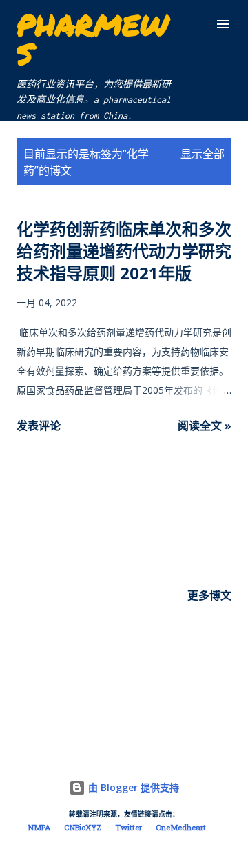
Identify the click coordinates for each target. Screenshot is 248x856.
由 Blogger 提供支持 (132, 787)
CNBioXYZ (82, 828)
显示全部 (202, 153)
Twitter (128, 828)
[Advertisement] (124, 496)
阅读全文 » (204, 425)
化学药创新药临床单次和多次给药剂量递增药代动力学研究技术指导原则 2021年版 (124, 250)
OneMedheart (181, 828)
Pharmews (93, 38)
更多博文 (209, 595)
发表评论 (39, 425)
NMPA (39, 828)
